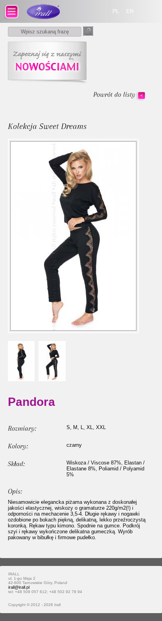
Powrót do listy (114, 94)
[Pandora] (21, 361)
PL (115, 11)
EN (130, 11)
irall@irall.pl (18, 587)
